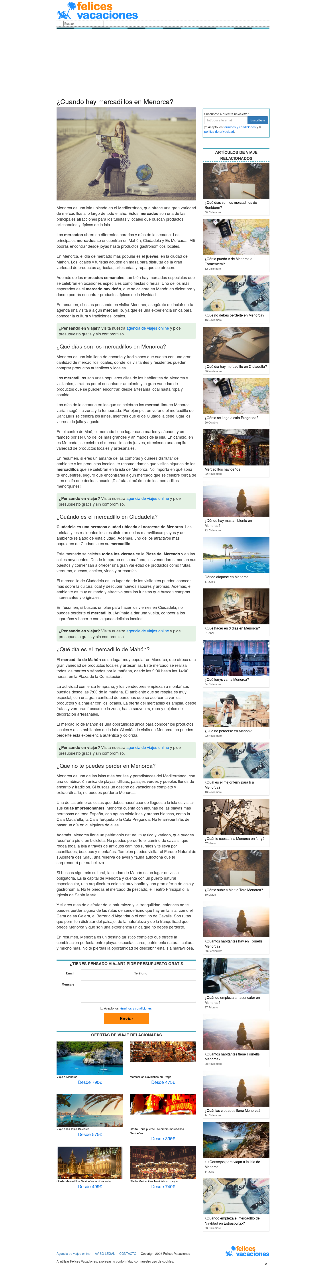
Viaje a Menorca (67, 1077)
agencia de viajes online (147, 328)
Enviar (126, 1018)
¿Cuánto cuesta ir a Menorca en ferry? (235, 838)
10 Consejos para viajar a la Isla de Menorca (232, 1164)
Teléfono (140, 973)
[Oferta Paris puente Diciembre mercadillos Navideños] (163, 1103)
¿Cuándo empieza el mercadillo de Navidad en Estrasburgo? (232, 1221)
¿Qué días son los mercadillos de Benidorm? (231, 205)
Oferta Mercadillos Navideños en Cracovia (84, 1181)
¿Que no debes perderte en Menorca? (234, 315)
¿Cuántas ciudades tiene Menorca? (233, 1110)
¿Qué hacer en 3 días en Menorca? (232, 628)
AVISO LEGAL (105, 1253)
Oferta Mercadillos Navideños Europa (154, 1181)
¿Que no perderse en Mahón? (228, 730)
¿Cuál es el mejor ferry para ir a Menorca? (229, 785)
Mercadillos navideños (222, 469)
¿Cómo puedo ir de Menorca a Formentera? (228, 261)
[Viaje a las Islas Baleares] (90, 1112)
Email (70, 973)
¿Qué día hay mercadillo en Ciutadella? (236, 366)
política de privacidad (219, 131)
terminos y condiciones (240, 127)
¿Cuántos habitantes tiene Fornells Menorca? (232, 1056)
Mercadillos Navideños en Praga (150, 1077)
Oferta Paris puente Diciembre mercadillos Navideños (157, 1131)
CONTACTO (127, 1253)
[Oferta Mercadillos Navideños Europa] (163, 1167)
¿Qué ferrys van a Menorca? (227, 679)
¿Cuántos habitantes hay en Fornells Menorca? (234, 943)
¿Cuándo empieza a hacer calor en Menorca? (232, 1000)
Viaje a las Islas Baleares (73, 1129)
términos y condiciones (136, 1008)
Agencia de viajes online (73, 1253)
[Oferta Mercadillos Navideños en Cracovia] (90, 1164)
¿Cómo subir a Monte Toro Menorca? (234, 889)
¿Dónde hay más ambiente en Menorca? (228, 523)
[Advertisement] (163, 64)
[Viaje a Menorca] (90, 1063)
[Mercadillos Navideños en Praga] (163, 1051)
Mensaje (68, 984)
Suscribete (257, 120)
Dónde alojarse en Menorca (226, 576)
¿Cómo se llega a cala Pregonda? (231, 417)
